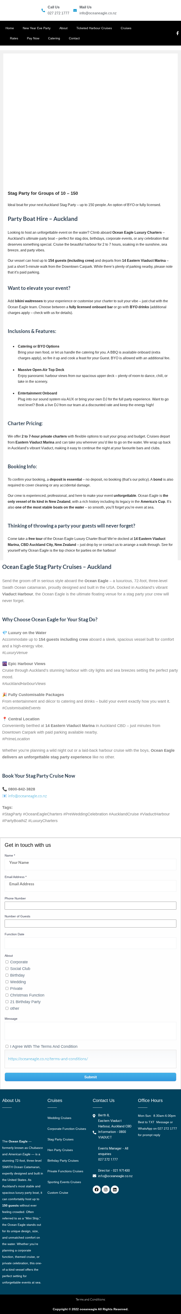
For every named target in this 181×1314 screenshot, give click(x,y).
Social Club (20, 968)
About (63, 28)
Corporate (19, 962)
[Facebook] (97, 1190)
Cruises (126, 28)
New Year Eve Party (37, 28)
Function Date (14, 934)
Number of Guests (17, 916)
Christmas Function (27, 995)
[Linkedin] (115, 1190)
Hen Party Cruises (60, 1150)
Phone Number (15, 898)
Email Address (15, 877)
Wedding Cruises (59, 1118)
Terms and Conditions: (91, 1299)
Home (10, 28)
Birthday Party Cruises (63, 1160)
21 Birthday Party (25, 1002)
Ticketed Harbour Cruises (94, 28)
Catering (54, 38)
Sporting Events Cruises (64, 1182)
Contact (74, 38)
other (14, 1008)
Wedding (18, 982)
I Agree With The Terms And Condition (43, 1046)
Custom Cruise (57, 1192)
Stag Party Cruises (60, 1139)
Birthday (17, 975)
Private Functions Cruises (65, 1171)
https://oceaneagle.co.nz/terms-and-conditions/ (48, 1058)
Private (16, 988)
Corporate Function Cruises (66, 1128)
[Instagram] (106, 1190)
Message (11, 1018)
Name (10, 855)
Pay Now (33, 38)
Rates (14, 38)
